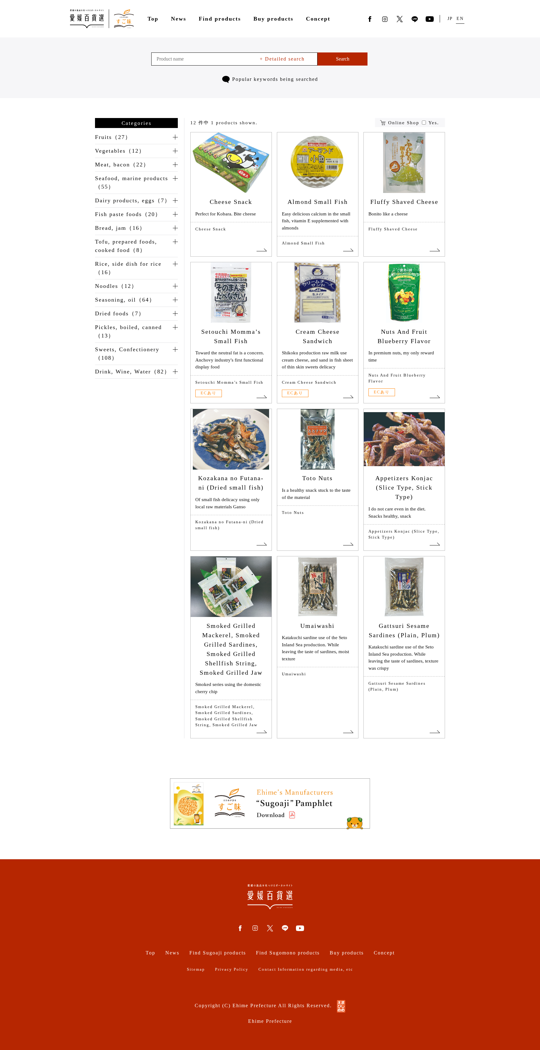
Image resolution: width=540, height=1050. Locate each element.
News (178, 19)
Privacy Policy (231, 969)
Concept (318, 19)
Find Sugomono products (288, 952)
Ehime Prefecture (270, 1021)
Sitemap (196, 969)
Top (153, 19)
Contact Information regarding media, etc (305, 969)
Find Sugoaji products (217, 952)
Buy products (273, 19)
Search (342, 59)
